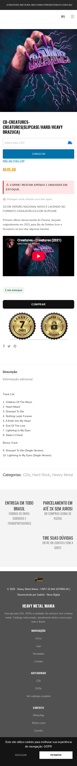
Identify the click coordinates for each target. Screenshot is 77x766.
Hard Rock (41, 475)
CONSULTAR (38, 153)
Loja (38, 646)
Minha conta (38, 723)
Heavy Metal (62, 475)
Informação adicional (18, 379)
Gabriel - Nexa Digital (48, 594)
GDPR (48, 746)
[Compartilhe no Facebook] (4, 346)
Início (38, 638)
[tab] (38, 372)
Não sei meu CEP (14, 161)
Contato (38, 661)
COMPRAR (38, 304)
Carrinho (38, 730)
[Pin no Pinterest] (15, 346)
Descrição (10, 372)
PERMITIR (55, 755)
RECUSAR (21, 755)
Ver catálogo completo (39, 696)
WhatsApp (38, 715)
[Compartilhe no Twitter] (9, 346)
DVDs (38, 688)
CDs (26, 475)
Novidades (38, 653)
